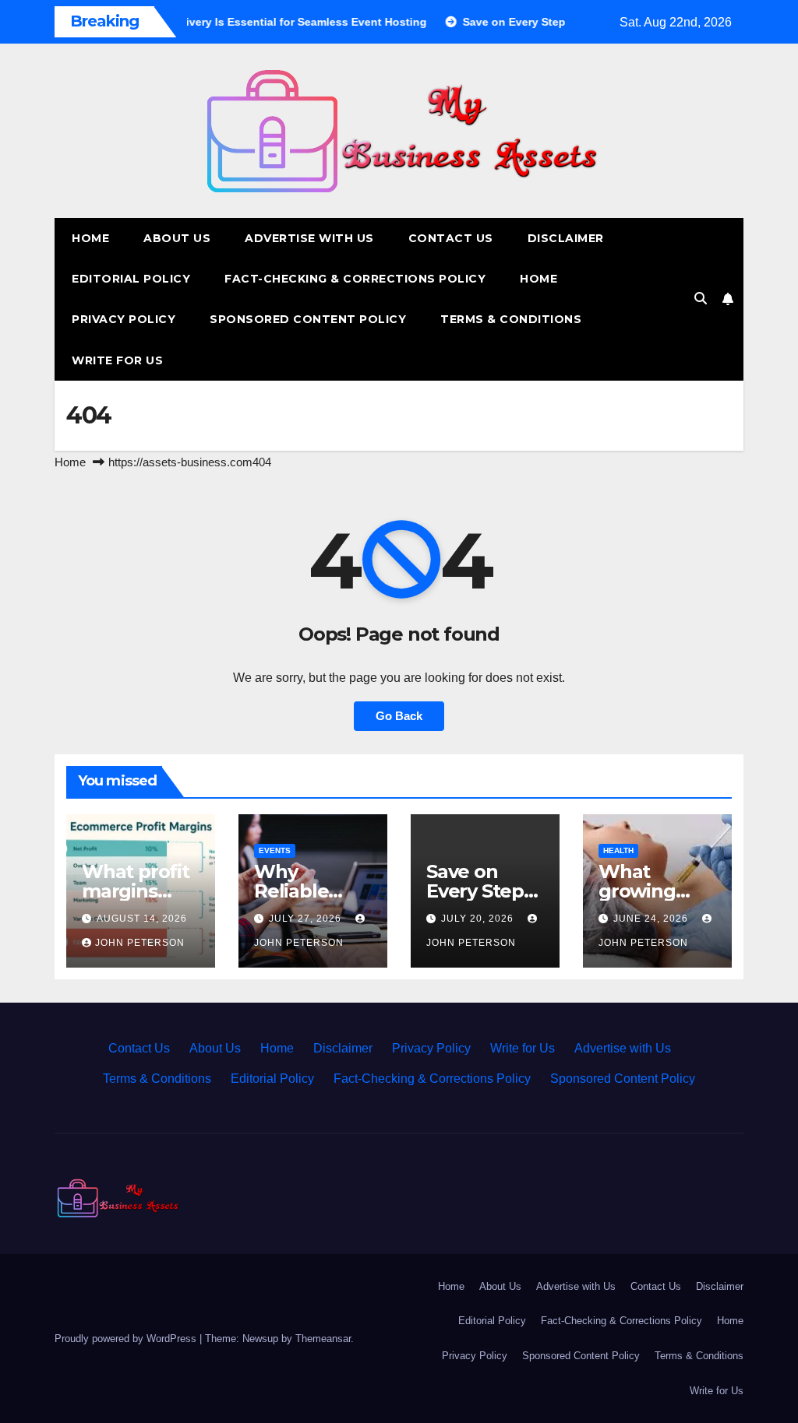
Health (618, 850)
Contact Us (450, 238)
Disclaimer (566, 238)
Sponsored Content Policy (308, 319)
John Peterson (140, 942)
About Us (176, 238)
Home (90, 238)
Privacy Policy (123, 319)
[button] (700, 298)
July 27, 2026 (306, 918)
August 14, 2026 (142, 918)
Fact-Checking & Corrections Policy (355, 279)
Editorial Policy (131, 279)
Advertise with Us (309, 238)
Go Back (399, 715)
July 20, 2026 (479, 918)
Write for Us (117, 360)
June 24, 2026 (652, 918)
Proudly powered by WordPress (127, 1338)
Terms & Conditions (510, 319)
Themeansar (323, 1338)
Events (275, 850)
